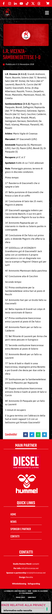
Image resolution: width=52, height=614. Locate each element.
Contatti (14, 536)
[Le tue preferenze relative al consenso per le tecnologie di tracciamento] (47, 609)
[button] (25, 434)
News (13, 521)
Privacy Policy (20, 597)
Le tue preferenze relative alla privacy (23, 605)
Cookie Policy (32, 597)
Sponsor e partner (20, 529)
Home (13, 514)
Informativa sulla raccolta (18, 610)
